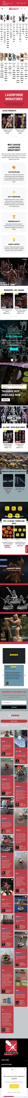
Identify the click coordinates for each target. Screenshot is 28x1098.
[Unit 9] (2, 57)
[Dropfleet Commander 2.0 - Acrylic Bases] (8, 532)
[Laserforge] (1, 17)
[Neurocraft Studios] (11, 17)
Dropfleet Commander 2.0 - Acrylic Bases (7, 543)
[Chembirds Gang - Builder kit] (20, 436)
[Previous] (12, 136)
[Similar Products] (11, 115)
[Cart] (24, 9)
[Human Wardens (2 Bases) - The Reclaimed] (8, 480)
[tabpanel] (14, 384)
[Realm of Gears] (6, 57)
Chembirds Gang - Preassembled (8, 445)
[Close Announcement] (24, 3)
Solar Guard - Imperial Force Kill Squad (21, 310)
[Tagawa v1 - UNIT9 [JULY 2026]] (20, 121)
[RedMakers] (8, 17)
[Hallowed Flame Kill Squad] (7, 301)
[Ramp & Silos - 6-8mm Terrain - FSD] (20, 480)
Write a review (14, 721)
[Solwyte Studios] (5, 17)
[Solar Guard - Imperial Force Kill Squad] (21, 301)
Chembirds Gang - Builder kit (20, 445)
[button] (2, 8)
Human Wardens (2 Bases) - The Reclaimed (8, 490)
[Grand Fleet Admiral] (26, 57)
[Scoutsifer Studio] (22, 57)
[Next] (16, 136)
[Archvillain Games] (14, 57)
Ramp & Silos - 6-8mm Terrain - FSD (19, 489)
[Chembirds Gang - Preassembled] (8, 436)
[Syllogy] (10, 57)
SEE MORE (14, 351)
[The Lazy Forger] (18, 57)
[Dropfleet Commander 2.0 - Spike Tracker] (20, 532)
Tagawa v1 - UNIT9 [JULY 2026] (20, 130)
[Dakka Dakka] (14, 17)
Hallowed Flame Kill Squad (7, 310)
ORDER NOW (5, 399)
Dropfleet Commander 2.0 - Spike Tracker (20, 543)
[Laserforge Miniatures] (14, 9)
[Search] (21, 9)
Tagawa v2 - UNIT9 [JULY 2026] (7, 130)
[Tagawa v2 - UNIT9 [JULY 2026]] (8, 121)
